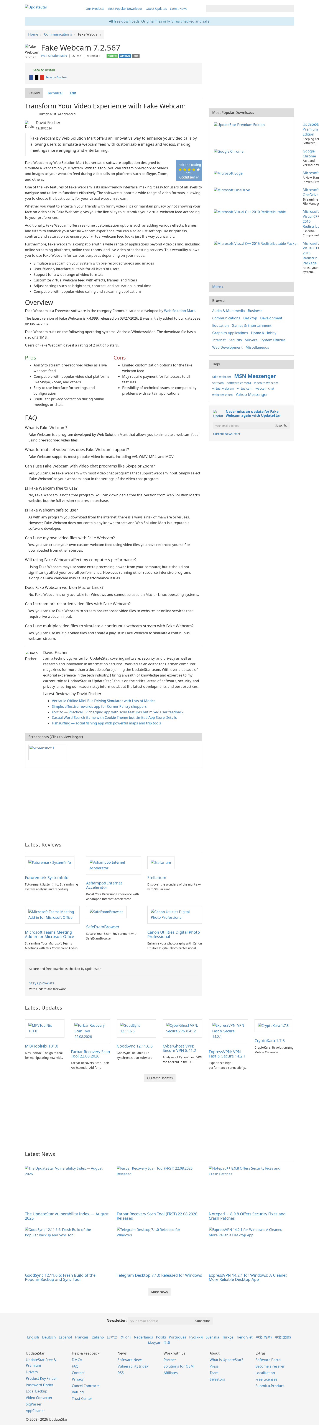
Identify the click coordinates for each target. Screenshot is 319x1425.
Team (214, 1372)
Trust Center (82, 1398)
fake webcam (221, 377)
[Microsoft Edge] (229, 172)
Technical (54, 93)
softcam (218, 383)
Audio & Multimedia (228, 310)
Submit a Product (269, 1385)
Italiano (98, 1337)
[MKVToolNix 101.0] (44, 1028)
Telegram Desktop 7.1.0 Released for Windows (159, 1275)
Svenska (212, 1337)
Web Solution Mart (54, 56)
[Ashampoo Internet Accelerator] (113, 865)
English (33, 1337)
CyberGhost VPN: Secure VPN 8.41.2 (179, 1048)
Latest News (178, 9)
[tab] (34, 93)
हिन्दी (167, 1342)
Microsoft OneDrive (311, 192)
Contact (78, 1372)
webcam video (222, 395)
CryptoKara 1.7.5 (270, 1040)
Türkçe (227, 1337)
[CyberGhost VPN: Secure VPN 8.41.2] (182, 1028)
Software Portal (268, 1359)
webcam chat (264, 388)
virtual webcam (223, 388)
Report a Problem (56, 77)
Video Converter (39, 1397)
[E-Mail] (42, 77)
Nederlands (143, 1337)
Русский (196, 1337)
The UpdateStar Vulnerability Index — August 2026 (67, 1216)
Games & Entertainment (251, 325)
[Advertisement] (113, 802)
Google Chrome (309, 154)
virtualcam (244, 388)
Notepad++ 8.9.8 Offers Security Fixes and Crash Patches (247, 1216)
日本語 (112, 1337)
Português (177, 1337)
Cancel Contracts (86, 1385)
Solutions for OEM (179, 1366)
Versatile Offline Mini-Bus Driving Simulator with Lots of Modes (103, 700)
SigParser (34, 1404)
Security (235, 340)
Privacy (78, 1379)
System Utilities (273, 340)
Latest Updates (156, 9)
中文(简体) (264, 1337)
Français (82, 1337)
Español (65, 1337)
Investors (217, 1379)
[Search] (290, 8)
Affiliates (171, 1372)
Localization (265, 1372)
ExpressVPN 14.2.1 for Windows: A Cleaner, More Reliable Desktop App (248, 1277)
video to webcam (266, 383)
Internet (219, 340)
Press (214, 1366)
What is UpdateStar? (226, 1359)
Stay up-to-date (41, 983)
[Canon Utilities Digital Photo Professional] (175, 914)
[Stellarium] (161, 862)
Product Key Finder (41, 1378)
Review (34, 93)
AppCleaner (35, 1410)
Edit (73, 93)
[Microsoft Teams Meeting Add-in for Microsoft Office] (52, 914)
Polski (161, 1337)
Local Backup (36, 1391)
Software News (130, 1359)
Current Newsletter (226, 434)
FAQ (75, 1366)
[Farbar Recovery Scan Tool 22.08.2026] (90, 1030)
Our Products (95, 9)
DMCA (77, 1359)
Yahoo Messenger (252, 394)
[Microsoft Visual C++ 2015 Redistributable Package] (256, 243)
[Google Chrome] (229, 151)
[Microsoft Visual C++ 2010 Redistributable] (251, 211)
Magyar (154, 1342)
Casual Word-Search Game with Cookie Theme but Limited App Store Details (114, 717)
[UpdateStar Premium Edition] (240, 124)
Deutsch (49, 1337)
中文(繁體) (283, 1337)
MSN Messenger (255, 375)
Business (255, 310)
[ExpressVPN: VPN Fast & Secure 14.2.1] (228, 1030)
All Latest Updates (159, 1078)
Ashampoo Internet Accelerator (104, 885)
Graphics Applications (230, 332)
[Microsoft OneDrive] (233, 189)
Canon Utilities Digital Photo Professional (173, 934)
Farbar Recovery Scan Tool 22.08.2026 (90, 1054)
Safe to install (43, 70)
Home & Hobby (263, 332)
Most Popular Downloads (125, 9)
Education (220, 325)
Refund (78, 1392)
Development (271, 318)
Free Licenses (266, 1379)
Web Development (227, 347)
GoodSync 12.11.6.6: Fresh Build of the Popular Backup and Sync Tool (60, 1277)
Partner (170, 1359)
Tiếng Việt (244, 1337)
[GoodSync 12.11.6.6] (136, 1028)
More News (159, 1292)
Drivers (32, 1371)
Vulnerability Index (133, 1366)
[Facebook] (31, 77)
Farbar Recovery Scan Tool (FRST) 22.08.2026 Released (157, 1216)
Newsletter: (117, 1320)
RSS (121, 1372)
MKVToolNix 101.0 (41, 1046)
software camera (239, 383)
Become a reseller (270, 1366)
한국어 (125, 1337)
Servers (251, 340)
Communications (226, 318)
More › (217, 286)
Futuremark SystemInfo (46, 877)
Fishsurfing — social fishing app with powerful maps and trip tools (106, 723)
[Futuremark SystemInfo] (49, 862)
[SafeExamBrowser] (106, 911)
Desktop (250, 318)
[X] (37, 77)
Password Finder (39, 1385)
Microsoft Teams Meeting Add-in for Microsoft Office (49, 934)
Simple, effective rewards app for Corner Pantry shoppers (99, 706)
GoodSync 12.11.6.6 (135, 1046)
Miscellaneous (257, 347)
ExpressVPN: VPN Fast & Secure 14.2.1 (227, 1054)
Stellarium (156, 877)
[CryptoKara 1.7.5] (273, 1025)
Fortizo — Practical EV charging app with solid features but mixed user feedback (118, 712)
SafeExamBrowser (102, 926)
